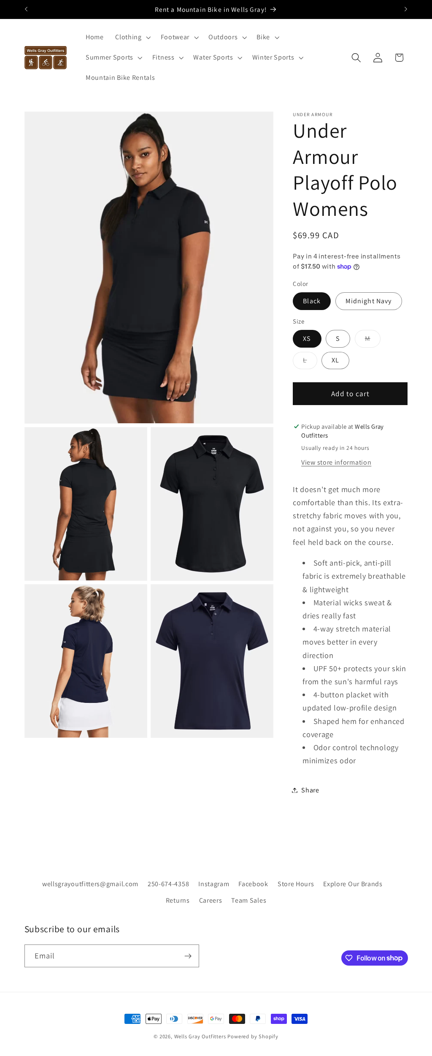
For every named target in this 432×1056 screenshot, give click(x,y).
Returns (178, 900)
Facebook (253, 883)
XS (307, 338)
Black (312, 301)
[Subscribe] (188, 955)
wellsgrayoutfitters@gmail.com (90, 883)
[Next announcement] (406, 9)
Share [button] (310, 790)
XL (335, 360)
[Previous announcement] (26, 9)
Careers (210, 900)
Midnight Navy (369, 301)
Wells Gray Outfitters (200, 1036)
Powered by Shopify (252, 1036)
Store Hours (296, 883)
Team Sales (248, 900)
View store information (336, 462)
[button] (131, 37)
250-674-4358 (168, 883)
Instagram (213, 883)
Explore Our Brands (352, 883)
